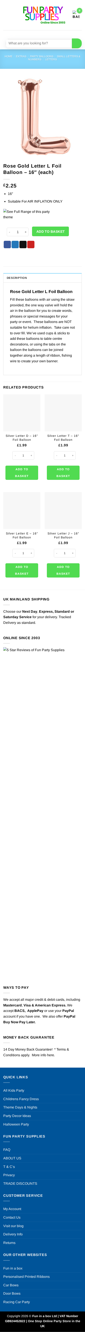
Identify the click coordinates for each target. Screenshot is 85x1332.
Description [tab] (17, 277)
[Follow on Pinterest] (53, 33)
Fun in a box (12, 1268)
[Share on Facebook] (7, 244)
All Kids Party (13, 1090)
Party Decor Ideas (17, 1116)
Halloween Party (16, 1124)
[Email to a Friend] (23, 244)
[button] (5, 15)
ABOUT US (12, 1158)
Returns (9, 1243)
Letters (51, 59)
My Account (12, 1209)
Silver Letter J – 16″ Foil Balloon (63, 535)
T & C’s (9, 1167)
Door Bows (11, 1293)
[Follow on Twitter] (45, 33)
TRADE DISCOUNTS (20, 1183)
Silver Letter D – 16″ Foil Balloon (22, 437)
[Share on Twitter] (15, 244)
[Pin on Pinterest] (30, 244)
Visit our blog (13, 1226)
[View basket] (76, 15)
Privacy (9, 1175)
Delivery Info (13, 1234)
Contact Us (11, 1217)
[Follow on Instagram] (37, 33)
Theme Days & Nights (20, 1107)
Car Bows (11, 1285)
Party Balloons (41, 56)
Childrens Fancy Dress (21, 1099)
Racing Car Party (16, 1302)
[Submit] (77, 43)
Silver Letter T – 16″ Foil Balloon (63, 437)
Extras (21, 56)
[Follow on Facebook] (29, 33)
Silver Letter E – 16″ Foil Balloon (22, 535)
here (50, 1055)
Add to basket (50, 231)
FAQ (6, 1150)
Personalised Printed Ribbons (26, 1276)
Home (8, 56)
